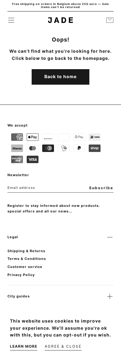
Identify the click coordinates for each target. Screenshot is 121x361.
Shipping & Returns (26, 251)
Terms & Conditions (26, 258)
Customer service (25, 267)
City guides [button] (18, 296)
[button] (11, 20)
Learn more (23, 346)
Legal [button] (12, 237)
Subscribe (101, 187)
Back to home (60, 76)
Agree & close (63, 346)
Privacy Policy (21, 275)
